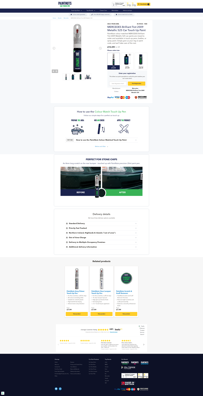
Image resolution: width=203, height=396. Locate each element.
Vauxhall (107, 380)
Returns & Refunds (74, 369)
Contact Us (57, 366)
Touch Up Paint (75, 10)
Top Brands (90, 10)
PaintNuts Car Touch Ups (65, 4)
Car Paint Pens (92, 364)
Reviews (72, 362)
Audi (106, 362)
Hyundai (107, 371)
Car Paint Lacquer (93, 371)
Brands (59, 18)
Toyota (106, 378)
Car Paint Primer (92, 369)
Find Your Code (58, 369)
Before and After (100, 146)
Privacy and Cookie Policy (76, 364)
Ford (106, 369)
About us (57, 364)
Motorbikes (115, 10)
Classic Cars (103, 10)
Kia (105, 373)
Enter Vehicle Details (59, 371)
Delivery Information (75, 371)
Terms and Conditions (75, 373)
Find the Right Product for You (62, 373)
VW (106, 383)
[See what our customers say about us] (119, 4)
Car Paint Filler (92, 373)
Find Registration (136, 83)
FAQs (56, 376)
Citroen (106, 366)
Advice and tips (127, 10)
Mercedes (66, 18)
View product (76, 314)
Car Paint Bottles (92, 366)
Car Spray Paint (92, 362)
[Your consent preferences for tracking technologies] (2, 393)
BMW (106, 364)
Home (54, 18)
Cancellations (73, 366)
